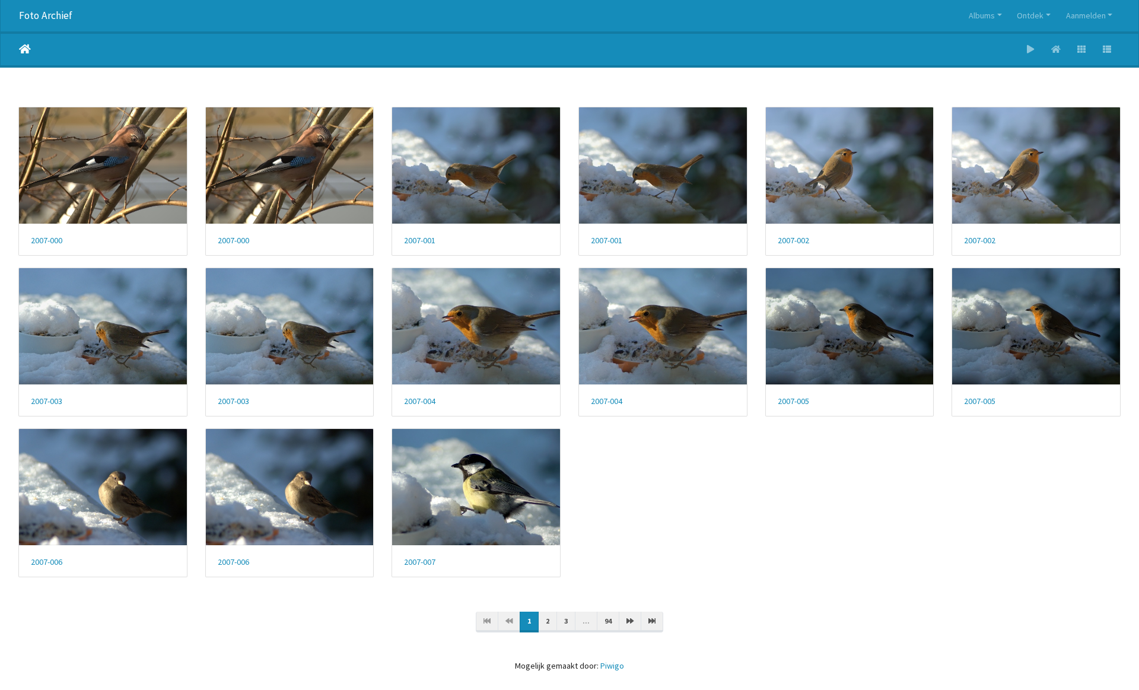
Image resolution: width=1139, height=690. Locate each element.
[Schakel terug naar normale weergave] (1056, 50)
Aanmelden (1086, 15)
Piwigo (612, 665)
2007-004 (419, 401)
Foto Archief (45, 15)
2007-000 (46, 241)
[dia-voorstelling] (1030, 50)
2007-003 (46, 401)
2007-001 (419, 241)
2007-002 (793, 241)
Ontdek (1030, 15)
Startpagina (25, 49)
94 (608, 620)
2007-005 (793, 401)
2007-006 (46, 562)
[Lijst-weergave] (1107, 50)
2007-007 (419, 562)
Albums (982, 15)
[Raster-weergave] (1082, 50)
